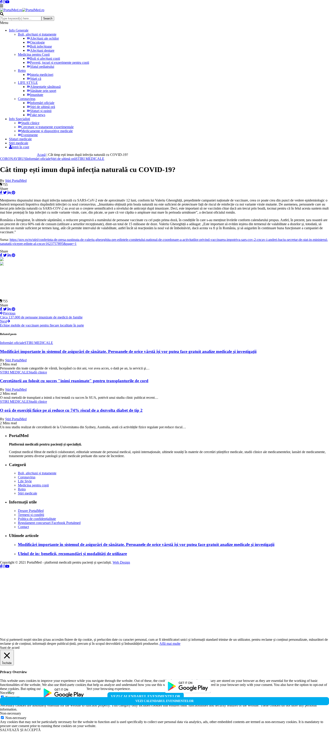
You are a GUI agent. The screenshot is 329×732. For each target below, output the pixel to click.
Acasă (41, 155)
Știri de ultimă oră (42, 107)
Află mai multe (169, 643)
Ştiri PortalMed (16, 180)
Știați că (35, 79)
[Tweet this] (4, 193)
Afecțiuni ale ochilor (44, 38)
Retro (22, 70)
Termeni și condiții (31, 515)
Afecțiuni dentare (42, 50)
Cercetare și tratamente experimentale (47, 127)
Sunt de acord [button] (9, 647)
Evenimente (29, 135)
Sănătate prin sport (43, 91)
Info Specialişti (19, 119)
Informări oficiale (42, 103)
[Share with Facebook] (1, 193)
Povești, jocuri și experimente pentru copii (59, 62)
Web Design (121, 562)
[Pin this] (13, 193)
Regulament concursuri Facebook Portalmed (49, 523)
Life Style (25, 481)
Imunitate (36, 95)
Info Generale (18, 30)
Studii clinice (30, 123)
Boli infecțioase (41, 46)
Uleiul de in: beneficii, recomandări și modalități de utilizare (72, 553)
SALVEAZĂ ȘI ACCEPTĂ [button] (20, 730)
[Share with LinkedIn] (9, 193)
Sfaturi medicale (20, 139)
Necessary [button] (7, 693)
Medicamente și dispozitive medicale (47, 131)
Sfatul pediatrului (42, 66)
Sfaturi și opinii (40, 111)
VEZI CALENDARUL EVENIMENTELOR (145, 696)
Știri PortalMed (16, 360)
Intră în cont (20, 147)
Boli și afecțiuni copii (45, 58)
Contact (23, 527)
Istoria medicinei (41, 74)
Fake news (37, 115)
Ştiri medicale (18, 143)
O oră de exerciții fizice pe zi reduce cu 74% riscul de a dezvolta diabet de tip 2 (71, 410)
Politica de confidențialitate (37, 519)
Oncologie (37, 42)
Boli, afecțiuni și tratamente (37, 34)
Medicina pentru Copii (34, 54)
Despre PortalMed (31, 511)
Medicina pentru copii (33, 485)
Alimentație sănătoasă (45, 87)
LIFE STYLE (28, 83)
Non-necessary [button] (10, 713)
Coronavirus (26, 99)
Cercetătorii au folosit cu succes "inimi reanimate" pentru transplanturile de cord (74, 380)
